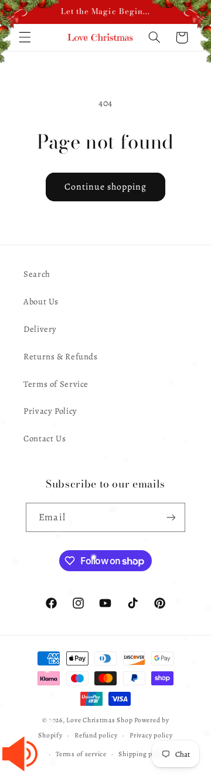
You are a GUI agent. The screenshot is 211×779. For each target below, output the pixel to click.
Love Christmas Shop (99, 720)
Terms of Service (56, 384)
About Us (41, 301)
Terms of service (81, 754)
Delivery (40, 329)
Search (36, 274)
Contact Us (44, 438)
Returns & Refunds (60, 356)
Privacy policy (151, 735)
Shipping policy (142, 754)
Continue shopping (105, 186)
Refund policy (96, 735)
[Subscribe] (170, 517)
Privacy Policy (50, 411)
